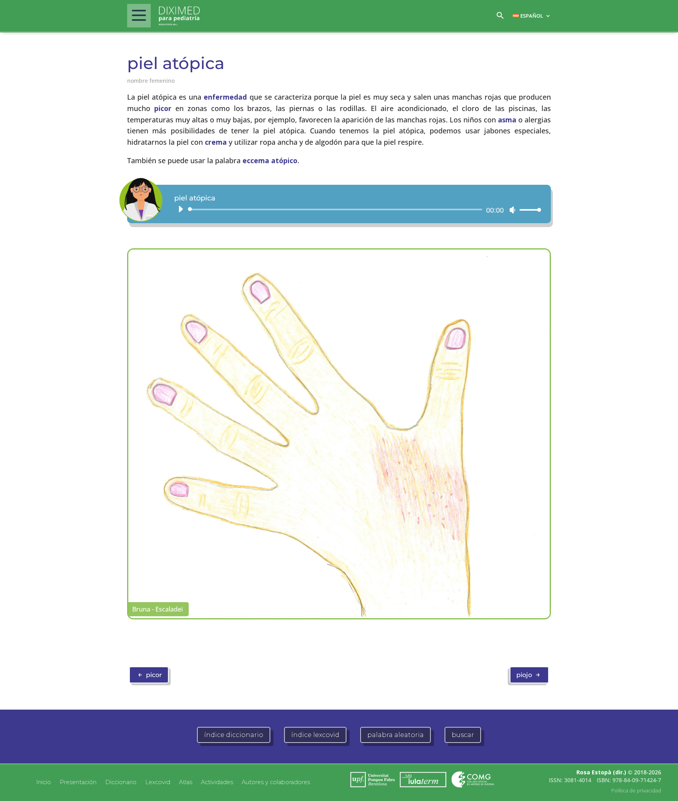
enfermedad (225, 97)
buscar (463, 735)
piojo (528, 674)
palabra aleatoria (395, 735)
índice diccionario (233, 735)
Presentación (78, 782)
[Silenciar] (512, 209)
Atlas (185, 782)
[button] (500, 17)
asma (507, 119)
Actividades (217, 782)
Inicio (43, 782)
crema (216, 142)
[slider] (528, 209)
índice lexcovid (315, 735)
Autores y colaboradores (276, 782)
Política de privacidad (636, 790)
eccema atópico (269, 160)
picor (162, 108)
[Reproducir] (180, 209)
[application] (356, 209)
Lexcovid (157, 782)
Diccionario (121, 782)
